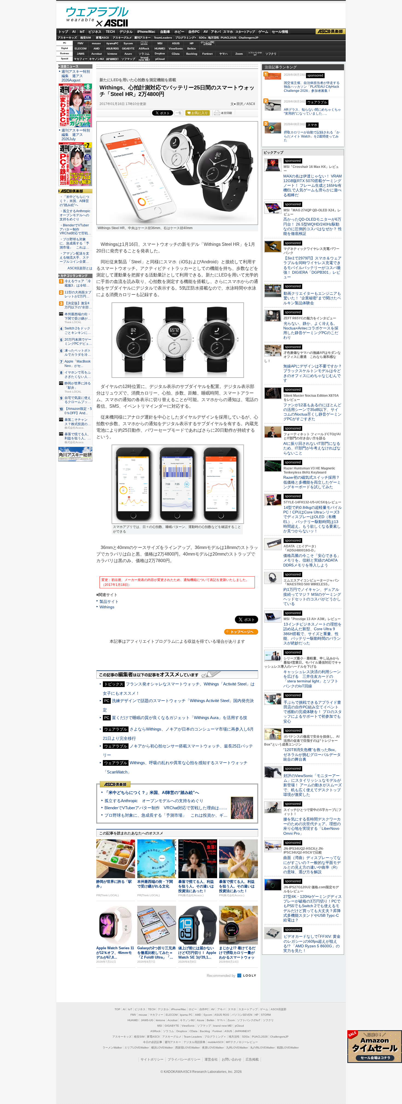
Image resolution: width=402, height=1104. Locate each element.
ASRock (144, 48)
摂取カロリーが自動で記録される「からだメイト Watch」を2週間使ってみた (312, 136)
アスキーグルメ (122, 37)
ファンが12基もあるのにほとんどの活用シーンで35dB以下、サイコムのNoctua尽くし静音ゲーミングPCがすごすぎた (312, 412)
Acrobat (96, 53)
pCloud (160, 58)
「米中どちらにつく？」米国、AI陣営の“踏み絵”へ (151, 792)
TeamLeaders (163, 37)
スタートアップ (245, 31)
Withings (107, 607)
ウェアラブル (97, 12)
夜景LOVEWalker (213, 1047)
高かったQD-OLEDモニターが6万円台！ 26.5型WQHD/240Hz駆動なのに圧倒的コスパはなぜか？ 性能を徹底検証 (312, 226)
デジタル (126, 32)
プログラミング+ (185, 37)
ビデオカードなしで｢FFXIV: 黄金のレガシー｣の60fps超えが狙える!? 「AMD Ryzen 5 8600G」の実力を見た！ (311, 943)
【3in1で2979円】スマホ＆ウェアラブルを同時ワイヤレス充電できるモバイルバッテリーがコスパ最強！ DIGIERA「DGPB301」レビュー (312, 267)
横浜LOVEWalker (162, 1047)
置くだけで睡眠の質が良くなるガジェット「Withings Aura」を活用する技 (179, 717)
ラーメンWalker (112, 1047)
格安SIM (85, 37)
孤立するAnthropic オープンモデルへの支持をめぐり (153, 800)
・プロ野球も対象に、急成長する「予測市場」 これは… (74, 243)
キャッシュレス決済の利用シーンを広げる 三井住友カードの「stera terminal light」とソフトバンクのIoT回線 (312, 679)
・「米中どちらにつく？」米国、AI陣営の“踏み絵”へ (74, 201)
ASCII (97, 24)
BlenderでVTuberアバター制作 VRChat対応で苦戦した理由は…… (165, 807)
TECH (110, 32)
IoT (82, 32)
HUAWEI (160, 48)
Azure (128, 53)
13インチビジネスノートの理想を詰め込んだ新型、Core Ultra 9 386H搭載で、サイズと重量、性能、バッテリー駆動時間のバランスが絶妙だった (312, 633)
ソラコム (144, 53)
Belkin (191, 48)
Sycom (128, 43)
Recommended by (222, 976)
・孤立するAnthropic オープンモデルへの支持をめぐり (75, 215)
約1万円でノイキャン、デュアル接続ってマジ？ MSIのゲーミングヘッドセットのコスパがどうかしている (312, 596)
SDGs (202, 37)
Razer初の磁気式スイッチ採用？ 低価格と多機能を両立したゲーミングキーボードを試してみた (313, 482)
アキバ (216, 32)
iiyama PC (186, 1014)
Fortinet (207, 53)
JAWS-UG (147, 1020)
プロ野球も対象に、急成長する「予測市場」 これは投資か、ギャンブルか (174, 815)
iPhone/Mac (146, 32)
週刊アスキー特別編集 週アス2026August (76, 75)
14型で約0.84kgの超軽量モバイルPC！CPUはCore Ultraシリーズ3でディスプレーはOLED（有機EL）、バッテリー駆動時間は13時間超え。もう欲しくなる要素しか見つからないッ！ (312, 519)
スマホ (228, 32)
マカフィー (81, 58)
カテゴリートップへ (241, 632)
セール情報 (280, 32)
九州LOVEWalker (237, 1047)
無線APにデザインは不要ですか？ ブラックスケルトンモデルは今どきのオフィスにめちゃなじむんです (314, 373)
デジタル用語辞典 (194, 1042)
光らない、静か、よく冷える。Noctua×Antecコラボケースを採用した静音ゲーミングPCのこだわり (310, 330)
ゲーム (263, 32)
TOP (117, 1009)
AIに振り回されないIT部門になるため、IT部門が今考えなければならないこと (311, 448)
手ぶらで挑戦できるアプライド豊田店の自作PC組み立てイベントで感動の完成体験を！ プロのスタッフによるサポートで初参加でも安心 (312, 711)
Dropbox (160, 53)
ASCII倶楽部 (330, 31)
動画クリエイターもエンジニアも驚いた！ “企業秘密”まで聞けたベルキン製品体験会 (312, 298)
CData (176, 53)
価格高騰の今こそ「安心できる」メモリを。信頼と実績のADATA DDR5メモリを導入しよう (312, 560)
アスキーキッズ (67, 37)
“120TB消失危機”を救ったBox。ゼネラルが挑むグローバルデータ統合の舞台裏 (312, 754)
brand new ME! (222, 1025)
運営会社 (211, 1059)
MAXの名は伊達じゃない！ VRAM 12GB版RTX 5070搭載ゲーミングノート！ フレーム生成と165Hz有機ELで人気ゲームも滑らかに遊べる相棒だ (312, 185)
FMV (80, 43)
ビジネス (94, 32)
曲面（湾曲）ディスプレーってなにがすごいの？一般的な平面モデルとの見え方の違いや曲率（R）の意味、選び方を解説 (312, 864)
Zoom (239, 53)
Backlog (191, 53)
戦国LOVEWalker (288, 1047)
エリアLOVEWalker (136, 1047)
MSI (160, 43)
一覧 (179, 113)
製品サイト (109, 601)
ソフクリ (271, 53)
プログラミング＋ (215, 1036)
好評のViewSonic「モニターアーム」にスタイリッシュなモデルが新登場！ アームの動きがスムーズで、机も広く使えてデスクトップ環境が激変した (312, 785)
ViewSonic (176, 48)
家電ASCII (102, 37)
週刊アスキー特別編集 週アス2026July (76, 134)
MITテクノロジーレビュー (242, 1042)
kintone (112, 53)
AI (73, 32)
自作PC (194, 32)
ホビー (179, 32)
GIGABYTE (128, 48)
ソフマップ (128, 58)
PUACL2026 (229, 37)
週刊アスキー (142, 37)
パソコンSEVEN (144, 43)
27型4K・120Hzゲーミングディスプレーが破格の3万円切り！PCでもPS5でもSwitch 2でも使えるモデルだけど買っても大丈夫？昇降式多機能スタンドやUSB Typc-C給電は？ (312, 908)
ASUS (176, 43)
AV (205, 32)
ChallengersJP (248, 37)
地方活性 (213, 37)
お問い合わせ (231, 1059)
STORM (266, 1014)
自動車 (165, 32)
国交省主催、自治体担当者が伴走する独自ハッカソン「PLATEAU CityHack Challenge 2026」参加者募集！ (312, 87)
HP (192, 43)
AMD (97, 48)
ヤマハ (223, 53)
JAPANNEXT (112, 59)
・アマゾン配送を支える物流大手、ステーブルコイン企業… (74, 258)
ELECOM (80, 48)
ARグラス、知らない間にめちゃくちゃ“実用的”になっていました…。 (312, 112)
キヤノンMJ (96, 58)
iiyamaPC (112, 43)
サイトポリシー (152, 1059)
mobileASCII (215, 1042)
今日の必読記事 (152, 1042)
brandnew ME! (144, 59)
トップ (63, 32)
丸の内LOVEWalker (262, 1047)
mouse (96, 43)
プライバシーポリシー (184, 1059)
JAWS (81, 53)
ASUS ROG (112, 48)
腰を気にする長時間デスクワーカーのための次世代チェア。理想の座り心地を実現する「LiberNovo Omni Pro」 (312, 826)
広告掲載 (252, 1059)
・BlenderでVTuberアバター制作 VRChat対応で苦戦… (75, 229)
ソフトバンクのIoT (255, 54)
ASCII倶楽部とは (80, 268)
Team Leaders (193, 1036)
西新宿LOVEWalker (187, 1047)
